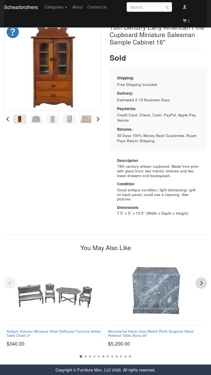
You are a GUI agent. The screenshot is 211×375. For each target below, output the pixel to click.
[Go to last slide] (8, 119)
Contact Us (97, 7)
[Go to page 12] (130, 356)
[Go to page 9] (117, 356)
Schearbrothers (21, 6)
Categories (55, 7)
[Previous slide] (10, 283)
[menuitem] (20, 119)
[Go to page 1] (81, 356)
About (77, 7)
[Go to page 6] (103, 356)
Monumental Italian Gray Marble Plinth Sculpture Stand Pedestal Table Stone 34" (150, 333)
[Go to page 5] (99, 356)
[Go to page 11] (125, 356)
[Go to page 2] (86, 356)
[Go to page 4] (94, 356)
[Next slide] (97, 119)
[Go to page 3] (90, 356)
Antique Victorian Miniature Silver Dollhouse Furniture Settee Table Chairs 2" (54, 333)
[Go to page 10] (121, 356)
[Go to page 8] (112, 356)
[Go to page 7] (108, 356)
